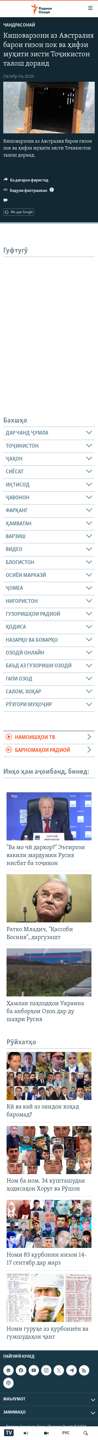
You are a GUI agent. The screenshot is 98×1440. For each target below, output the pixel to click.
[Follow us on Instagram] (46, 1370)
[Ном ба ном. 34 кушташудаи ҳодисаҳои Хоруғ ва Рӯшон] (49, 1150)
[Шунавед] (26, 1433)
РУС (66, 1433)
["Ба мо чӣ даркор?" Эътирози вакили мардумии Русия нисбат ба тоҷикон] (49, 816)
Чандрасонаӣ (19, 25)
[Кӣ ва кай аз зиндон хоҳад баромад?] (49, 1076)
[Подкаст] (8, 1383)
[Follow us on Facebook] (21, 1370)
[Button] (26, 181)
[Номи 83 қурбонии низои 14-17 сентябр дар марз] (49, 1224)
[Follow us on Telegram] (71, 1370)
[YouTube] (46, 1433)
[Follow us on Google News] (8, 1370)
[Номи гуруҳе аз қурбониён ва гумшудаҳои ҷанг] (49, 1298)
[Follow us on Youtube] (34, 1370)
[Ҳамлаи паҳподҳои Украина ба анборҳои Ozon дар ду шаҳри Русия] (49, 972)
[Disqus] (49, 325)
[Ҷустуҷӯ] (86, 1433)
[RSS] (84, 1370)
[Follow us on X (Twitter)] (59, 1370)
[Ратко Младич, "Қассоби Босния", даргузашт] (49, 898)
